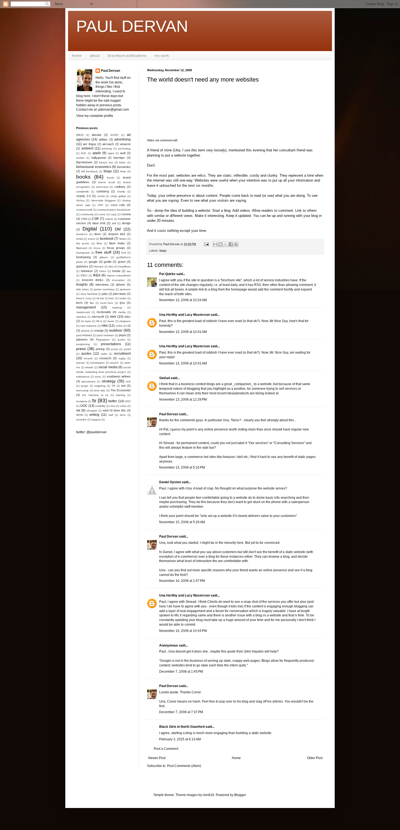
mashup (117, 307)
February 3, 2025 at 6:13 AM (180, 739)
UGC (84, 406)
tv (94, 400)
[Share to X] (225, 244)
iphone (120, 284)
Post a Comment (166, 749)
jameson (125, 289)
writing (94, 415)
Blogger (240, 795)
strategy (109, 381)
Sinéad (164, 378)
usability (100, 405)
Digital (89, 229)
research (105, 358)
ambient (87, 148)
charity (121, 191)
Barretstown (84, 162)
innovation (118, 280)
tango (84, 385)
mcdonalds (104, 312)
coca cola (118, 205)
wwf (111, 414)
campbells (82, 191)
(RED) (80, 134)
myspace (125, 321)
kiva (111, 298)
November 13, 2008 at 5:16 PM (182, 467)
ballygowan (98, 157)
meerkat (81, 316)
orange (99, 330)
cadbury (120, 186)
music (110, 321)
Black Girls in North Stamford (182, 727)
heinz (102, 271)
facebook (106, 239)
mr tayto (86, 321)
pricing (100, 349)
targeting (100, 385)
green (121, 261)
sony (98, 376)
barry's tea (106, 162)
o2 (129, 325)
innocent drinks (93, 280)
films (99, 243)
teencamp (82, 390)
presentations (111, 344)
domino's (81, 234)
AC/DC (114, 134)
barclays (119, 157)
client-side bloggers (103, 200)
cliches (80, 200)
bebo (122, 162)
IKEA (96, 275)
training (120, 395)
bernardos (124, 167)
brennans (102, 186)
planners (82, 339)
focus (97, 247)
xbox (123, 414)
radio (104, 353)
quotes (86, 353)
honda (116, 271)
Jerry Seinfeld (88, 293)
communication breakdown (114, 209)
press (81, 349)
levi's (79, 302)
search (114, 362)
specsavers (88, 381)
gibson (104, 257)
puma (114, 349)
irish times (82, 289)
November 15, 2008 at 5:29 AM (182, 522)
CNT (100, 205)
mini (113, 317)
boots (110, 177)
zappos (96, 419)
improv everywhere (119, 275)
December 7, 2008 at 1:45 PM (181, 671)
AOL (84, 153)
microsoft (98, 316)
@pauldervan (97, 432)
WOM (79, 414)
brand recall (106, 182)
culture (109, 218)
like (92, 302)
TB (113, 385)
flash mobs (117, 243)
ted (123, 385)
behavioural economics (93, 167)
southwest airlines (119, 376)
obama (85, 330)
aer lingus (89, 144)
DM (118, 229)
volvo (123, 405)
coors (102, 214)
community (87, 214)
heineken (87, 271)
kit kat (100, 298)
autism (80, 157)
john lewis (119, 293)
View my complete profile (94, 116)
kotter (123, 298)
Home (236, 758)
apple (97, 153)
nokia (119, 325)
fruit (123, 252)
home (77, 55)
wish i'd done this (114, 410)
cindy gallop (118, 196)
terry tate (99, 390)
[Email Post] (206, 244)
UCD (128, 401)
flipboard (81, 247)
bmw (123, 171)
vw (78, 410)
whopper (92, 410)
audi (122, 153)
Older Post (314, 758)
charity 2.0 (83, 196)
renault (88, 358)
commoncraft (84, 209)
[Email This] (215, 244)
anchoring (124, 148)
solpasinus (83, 376)
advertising (122, 139)
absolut (96, 134)
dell (114, 223)
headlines (124, 266)
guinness (82, 266)
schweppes (97, 362)
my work (162, 55)
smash (89, 367)
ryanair (80, 362)
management (86, 307)
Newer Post (156, 758)
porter (121, 339)
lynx (122, 302)
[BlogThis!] (220, 244)
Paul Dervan (168, 414)
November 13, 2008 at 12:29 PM (183, 399)
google (93, 261)
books (83, 177)
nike (104, 325)
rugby (122, 358)
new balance (88, 325)
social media (108, 367)
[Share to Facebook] (230, 244)
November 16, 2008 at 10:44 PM (183, 631)
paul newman (105, 335)
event (91, 238)
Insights (82, 284)
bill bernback (89, 171)
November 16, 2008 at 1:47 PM (182, 581)
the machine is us (95, 395)
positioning (83, 344)
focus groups (116, 247)
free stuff (103, 252)
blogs (163, 250)
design (126, 223)
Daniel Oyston (170, 482)
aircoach (108, 144)
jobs (105, 293)
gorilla (107, 261)
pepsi (122, 335)
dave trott (98, 223)
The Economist (120, 390)
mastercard (83, 312)
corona (126, 214)
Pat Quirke (167, 274)
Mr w (99, 321)
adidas (103, 139)
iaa (129, 271)
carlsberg (102, 191)
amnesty (106, 148)
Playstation (103, 339)
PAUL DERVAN (132, 26)
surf (128, 381)
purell (127, 349)
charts (101, 196)
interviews (102, 284)
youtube (81, 419)
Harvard (98, 266)
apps (111, 153)
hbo (111, 266)
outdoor (115, 330)
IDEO (84, 275)
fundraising (83, 257)
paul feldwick (84, 335)
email (79, 238)
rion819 (208, 795)
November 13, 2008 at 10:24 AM (183, 300)
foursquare (83, 252)
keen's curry (83, 298)
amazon (125, 144)
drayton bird (116, 234)
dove (97, 234)
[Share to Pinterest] (236, 244)
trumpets (81, 401)
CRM (84, 218)
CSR (95, 219)
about (95, 55)
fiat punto (82, 243)
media (122, 312)
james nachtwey (104, 289)
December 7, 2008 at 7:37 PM (181, 712)
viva (112, 405)
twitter (112, 401)
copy (113, 214)
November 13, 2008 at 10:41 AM (183, 332)
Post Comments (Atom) (184, 766)
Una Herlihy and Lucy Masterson (184, 315)
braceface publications (127, 55)
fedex (123, 238)
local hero (106, 302)
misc (127, 316)
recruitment (122, 353)
